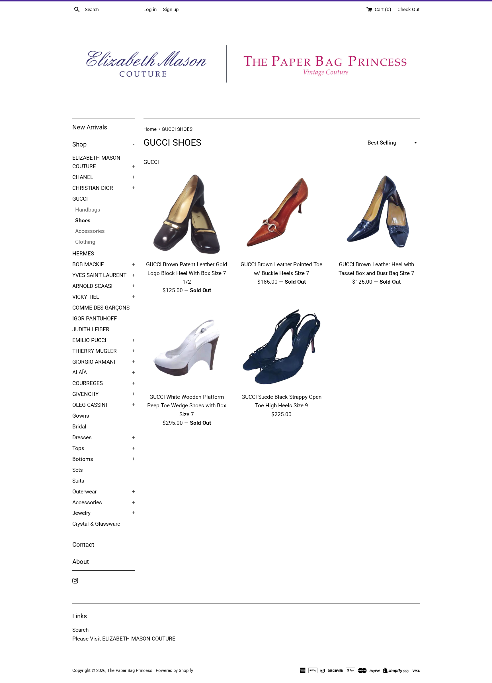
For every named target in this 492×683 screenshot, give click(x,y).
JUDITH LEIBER (90, 329)
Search (80, 630)
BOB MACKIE (103, 264)
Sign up (171, 9)
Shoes (83, 220)
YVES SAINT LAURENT (103, 275)
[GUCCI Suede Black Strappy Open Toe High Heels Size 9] (281, 347)
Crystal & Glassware (96, 524)
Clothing (85, 242)
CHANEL (103, 177)
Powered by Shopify (174, 670)
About (80, 561)
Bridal (79, 427)
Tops (103, 448)
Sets (77, 470)
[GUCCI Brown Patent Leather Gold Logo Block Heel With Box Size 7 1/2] (187, 214)
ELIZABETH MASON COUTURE (103, 162)
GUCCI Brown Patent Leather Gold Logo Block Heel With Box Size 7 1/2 (186, 273)
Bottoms (103, 459)
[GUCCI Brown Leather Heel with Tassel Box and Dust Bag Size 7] (376, 214)
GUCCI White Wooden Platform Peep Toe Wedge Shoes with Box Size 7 (186, 406)
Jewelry (103, 513)
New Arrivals (89, 127)
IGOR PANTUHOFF (94, 319)
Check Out (408, 9)
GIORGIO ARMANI (103, 362)
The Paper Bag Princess (130, 670)
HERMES (83, 254)
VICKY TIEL (103, 297)
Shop (103, 144)
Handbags (87, 210)
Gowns (80, 416)
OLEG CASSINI (103, 405)
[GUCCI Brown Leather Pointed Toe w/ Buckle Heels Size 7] (281, 214)
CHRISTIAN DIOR (103, 188)
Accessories (90, 231)
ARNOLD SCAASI (103, 286)
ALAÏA (103, 372)
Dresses (103, 437)
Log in (150, 9)
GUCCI (103, 199)
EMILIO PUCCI (103, 340)
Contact (83, 544)
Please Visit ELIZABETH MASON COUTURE (123, 638)
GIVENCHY (103, 394)
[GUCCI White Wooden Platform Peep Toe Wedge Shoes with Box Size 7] (187, 347)
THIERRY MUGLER (103, 351)
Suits (78, 481)
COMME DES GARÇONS (101, 308)
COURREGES (103, 383)
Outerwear (103, 492)
